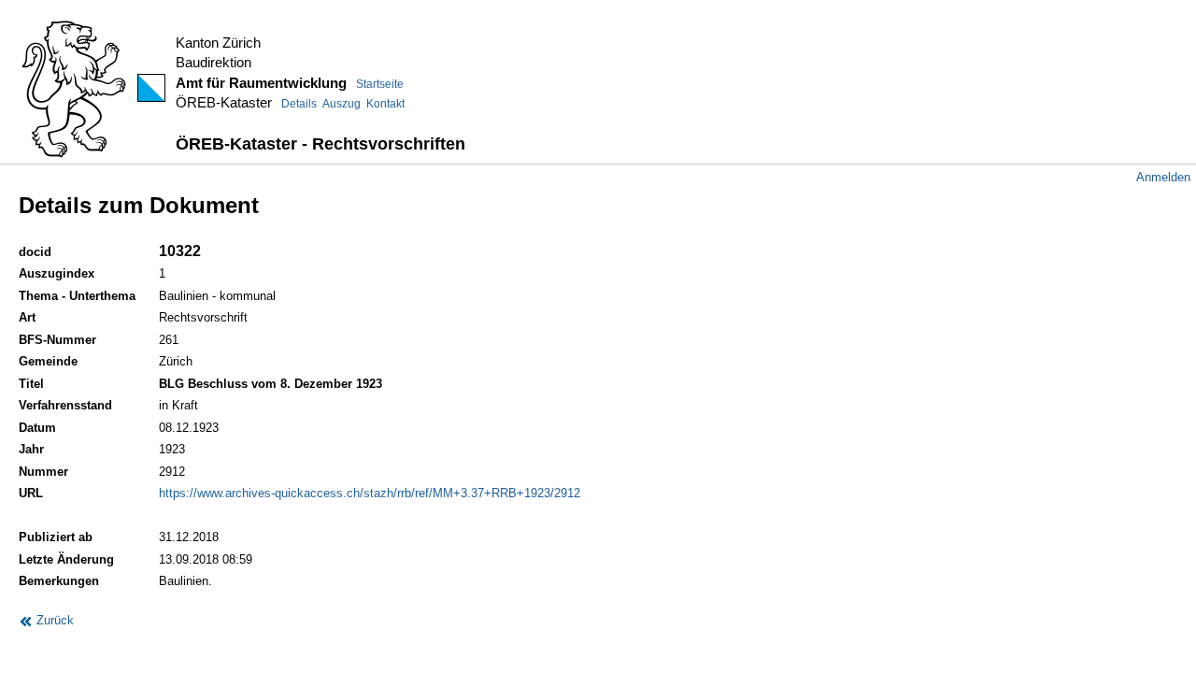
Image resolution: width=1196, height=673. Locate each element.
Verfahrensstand (65, 405)
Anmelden (1163, 177)
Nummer (43, 472)
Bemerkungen (59, 581)
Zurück (53, 620)
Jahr (31, 449)
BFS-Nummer (57, 340)
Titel (31, 384)
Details (299, 103)
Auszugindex (56, 273)
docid (35, 252)
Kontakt (385, 103)
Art (27, 317)
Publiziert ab (56, 537)
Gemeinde (48, 361)
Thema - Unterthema (77, 296)
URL (31, 493)
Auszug (341, 103)
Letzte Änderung (66, 559)
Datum (37, 428)
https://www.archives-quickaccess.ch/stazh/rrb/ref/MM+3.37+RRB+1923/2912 (369, 493)
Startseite (380, 84)
